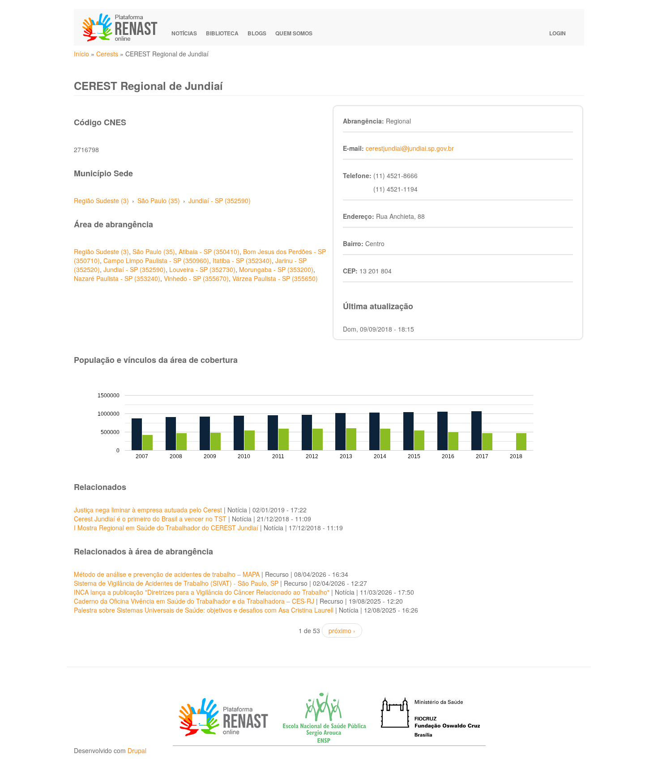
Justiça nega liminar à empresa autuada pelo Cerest (148, 509)
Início (81, 53)
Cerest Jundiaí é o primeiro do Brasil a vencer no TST (150, 518)
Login (557, 33)
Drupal (137, 750)
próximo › (342, 630)
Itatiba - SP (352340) (242, 260)
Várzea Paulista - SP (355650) (275, 278)
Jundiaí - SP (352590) (219, 200)
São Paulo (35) (158, 200)
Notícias (184, 33)
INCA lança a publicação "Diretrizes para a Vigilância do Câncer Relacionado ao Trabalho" (201, 592)
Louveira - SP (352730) (202, 269)
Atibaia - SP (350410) (209, 251)
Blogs (257, 33)
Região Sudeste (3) (101, 200)
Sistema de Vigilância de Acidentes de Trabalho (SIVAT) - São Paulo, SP (176, 583)
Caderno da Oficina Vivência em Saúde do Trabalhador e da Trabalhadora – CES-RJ (194, 600)
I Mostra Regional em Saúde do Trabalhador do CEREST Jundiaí (166, 527)
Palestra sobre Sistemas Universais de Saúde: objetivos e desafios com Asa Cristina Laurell (203, 609)
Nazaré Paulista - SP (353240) (117, 278)
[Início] (124, 27)
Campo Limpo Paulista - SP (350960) (156, 260)
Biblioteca (222, 33)
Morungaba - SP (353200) (276, 269)
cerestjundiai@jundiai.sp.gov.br (410, 148)
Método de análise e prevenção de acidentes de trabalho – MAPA (167, 574)
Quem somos (293, 33)
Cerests (107, 53)
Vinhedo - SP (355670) (196, 278)
